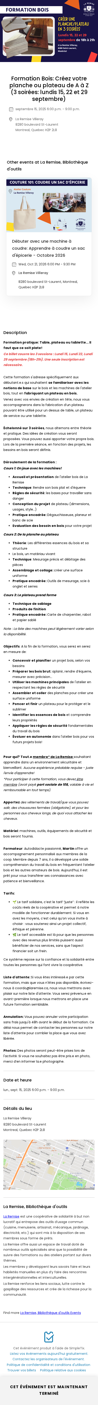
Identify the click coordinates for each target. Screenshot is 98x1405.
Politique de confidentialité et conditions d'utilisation (48, 1365)
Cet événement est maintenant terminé (49, 1390)
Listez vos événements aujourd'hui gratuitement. (49, 1353)
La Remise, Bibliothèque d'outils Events (50, 1312)
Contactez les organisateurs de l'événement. (49, 1359)
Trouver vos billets (21, 1370)
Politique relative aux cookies (63, 1370)
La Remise (11, 1216)
